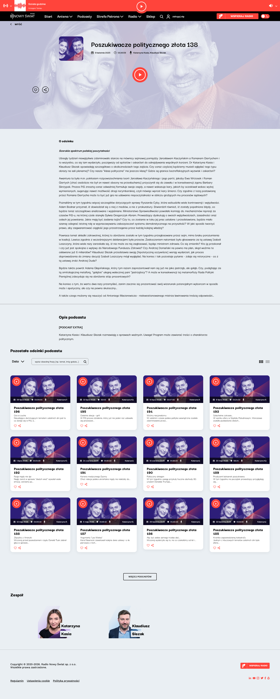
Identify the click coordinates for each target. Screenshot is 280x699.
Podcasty (84, 16)
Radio (132, 16)
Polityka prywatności (66, 680)
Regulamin (17, 680)
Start (48, 16)
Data (15, 361)
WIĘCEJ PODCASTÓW (140, 576)
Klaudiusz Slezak (158, 52)
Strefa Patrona (108, 16)
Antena (62, 16)
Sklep (150, 16)
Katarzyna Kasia (141, 52)
